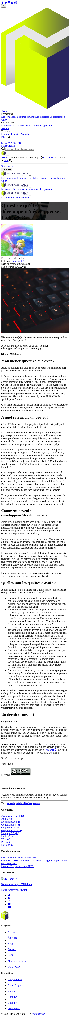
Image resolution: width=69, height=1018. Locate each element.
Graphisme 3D (11, 830)
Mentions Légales (17, 961)
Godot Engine (10, 824)
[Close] (7, 155)
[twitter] (9, 895)
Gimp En (12, 996)
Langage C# (18, 261)
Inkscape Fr (14, 1008)
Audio (6, 818)
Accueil (5, 111)
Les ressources (32, 125)
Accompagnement (12, 816)
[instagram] (9, 901)
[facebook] (9, 898)
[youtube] (9, 904)
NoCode (7, 845)
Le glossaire (46, 125)
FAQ (10, 955)
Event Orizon (38, 1014)
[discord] (9, 906)
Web (5, 839)
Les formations (8, 116)
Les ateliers (49, 157)
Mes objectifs (8, 125)
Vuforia (11, 991)
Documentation (11, 821)
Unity (7, 836)
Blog (6, 160)
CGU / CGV (14, 966)
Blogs (4, 137)
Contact (12, 949)
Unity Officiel (15, 979)
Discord (49, 749)
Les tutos (5, 134)
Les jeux (19, 125)
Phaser (6, 842)
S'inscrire (7, 169)
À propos (12, 937)
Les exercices (42, 116)
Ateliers (5, 128)
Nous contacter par (16, 884)
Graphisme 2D (10, 827)
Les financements (26, 116)
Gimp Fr (12, 1002)
